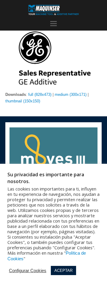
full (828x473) (39, 94)
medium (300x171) (70, 94)
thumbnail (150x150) (22, 101)
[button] (53, 23)
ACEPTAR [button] (63, 270)
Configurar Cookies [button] (27, 270)
